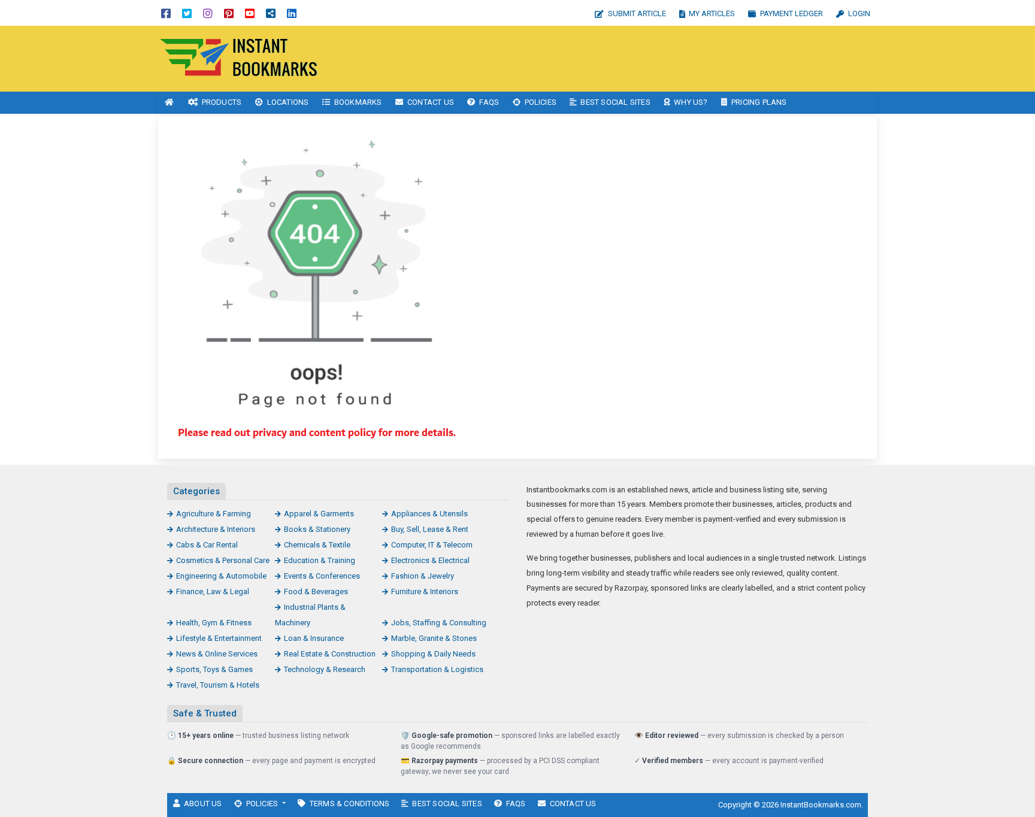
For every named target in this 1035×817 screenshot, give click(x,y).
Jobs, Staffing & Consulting (438, 622)
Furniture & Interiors (424, 591)
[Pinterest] (229, 12)
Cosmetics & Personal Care (223, 560)
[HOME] (169, 103)
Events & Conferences (322, 575)
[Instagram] (208, 12)
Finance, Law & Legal (212, 591)
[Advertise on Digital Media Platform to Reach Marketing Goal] (239, 57)
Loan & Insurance (314, 638)
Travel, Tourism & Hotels (217, 684)
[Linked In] (291, 12)
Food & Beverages (316, 591)
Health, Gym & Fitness (214, 622)
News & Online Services (217, 653)
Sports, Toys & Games (214, 669)
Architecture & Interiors (215, 529)
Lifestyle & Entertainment (219, 638)
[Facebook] (166, 12)
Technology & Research (324, 669)
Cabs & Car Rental (207, 544)
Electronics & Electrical (430, 560)
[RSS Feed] (271, 12)
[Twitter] (187, 12)
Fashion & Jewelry (422, 575)
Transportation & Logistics (437, 669)
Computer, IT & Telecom (432, 544)
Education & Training (319, 560)
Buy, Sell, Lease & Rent (429, 529)
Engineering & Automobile (221, 575)
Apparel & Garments (319, 513)
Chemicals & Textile (317, 544)
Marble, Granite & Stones (434, 638)
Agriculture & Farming (213, 513)
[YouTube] (250, 12)
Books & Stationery (317, 529)
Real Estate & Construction (330, 653)
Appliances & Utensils (429, 513)
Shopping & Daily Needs (433, 653)
